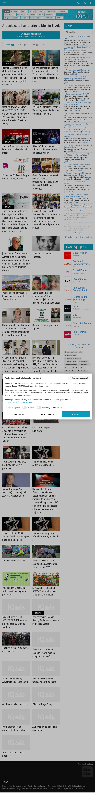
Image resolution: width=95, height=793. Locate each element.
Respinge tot (19, 414)
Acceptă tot (76, 414)
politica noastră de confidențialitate (18, 402)
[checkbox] (12, 407)
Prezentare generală (80, 378)
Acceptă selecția (47, 414)
